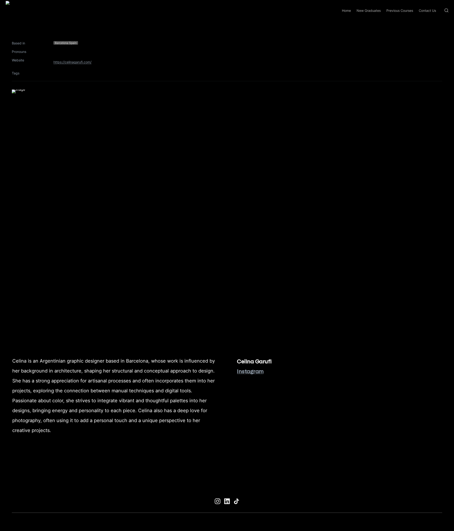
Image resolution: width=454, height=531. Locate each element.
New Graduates (369, 11)
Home (346, 11)
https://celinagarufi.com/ (72, 62)
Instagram (250, 371)
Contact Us (427, 11)
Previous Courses (399, 11)
